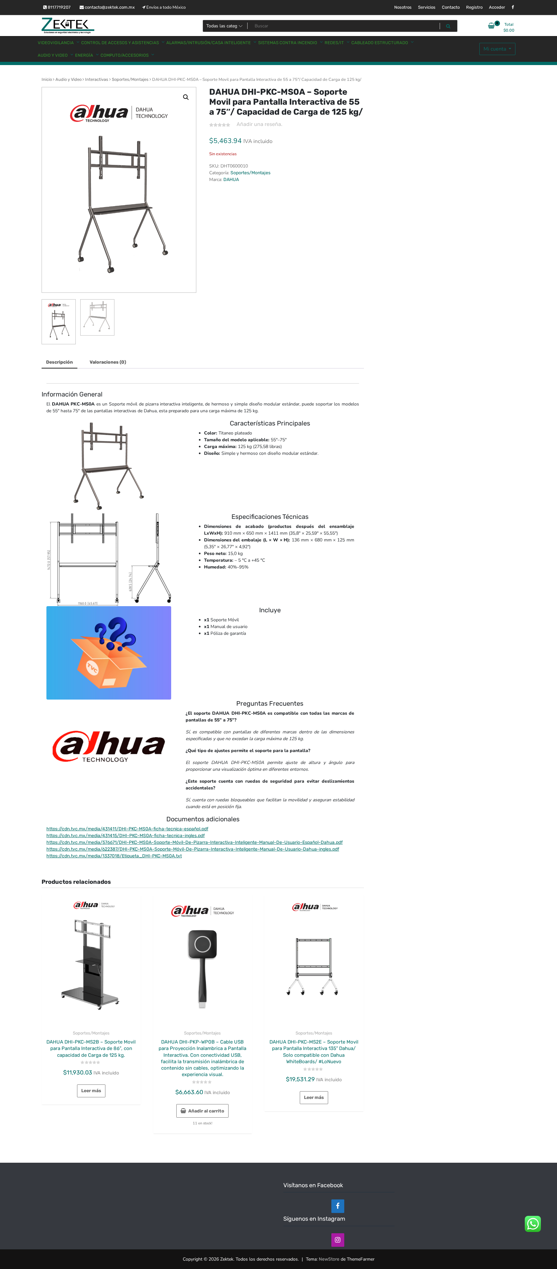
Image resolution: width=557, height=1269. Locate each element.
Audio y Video (68, 79)
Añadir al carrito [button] (206, 1111)
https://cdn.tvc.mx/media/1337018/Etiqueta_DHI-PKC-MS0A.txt (114, 856)
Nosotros (403, 7)
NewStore (329, 1259)
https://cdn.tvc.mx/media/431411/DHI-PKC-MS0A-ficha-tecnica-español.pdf (127, 829)
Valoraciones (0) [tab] (108, 362)
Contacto (451, 7)
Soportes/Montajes (130, 79)
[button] (186, 97)
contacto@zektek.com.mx (109, 7)
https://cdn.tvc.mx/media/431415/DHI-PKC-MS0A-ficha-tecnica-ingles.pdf (125, 835)
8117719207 (59, 7)
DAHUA (231, 179)
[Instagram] (337, 1240)
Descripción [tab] (59, 362)
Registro (474, 7)
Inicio (47, 79)
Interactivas (96, 79)
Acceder (497, 7)
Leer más (91, 1090)
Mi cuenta (495, 48)
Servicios (426, 7)
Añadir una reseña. (259, 124)
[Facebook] (337, 1206)
